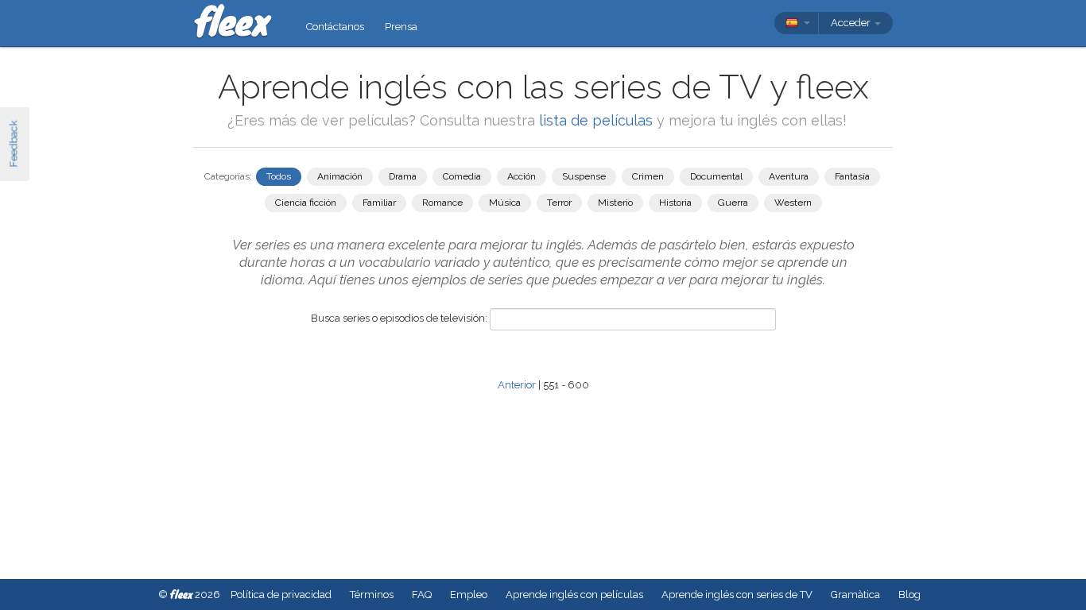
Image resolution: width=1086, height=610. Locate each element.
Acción (521, 176)
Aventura (789, 176)
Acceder (852, 23)
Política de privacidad (281, 594)
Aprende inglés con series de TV (737, 594)
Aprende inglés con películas (574, 594)
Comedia (462, 176)
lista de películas (598, 120)
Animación (340, 176)
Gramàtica (855, 594)
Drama (403, 176)
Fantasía (852, 176)
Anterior (517, 385)
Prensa (401, 27)
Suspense (584, 176)
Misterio (615, 202)
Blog (909, 594)
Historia (675, 202)
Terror (559, 202)
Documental (716, 176)
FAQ (422, 594)
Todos (278, 176)
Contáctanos (335, 27)
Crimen (648, 176)
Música (505, 202)
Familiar (379, 202)
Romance (442, 202)
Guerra (733, 202)
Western (793, 202)
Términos (372, 594)
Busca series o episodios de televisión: (399, 318)
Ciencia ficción (305, 202)
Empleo (468, 594)
